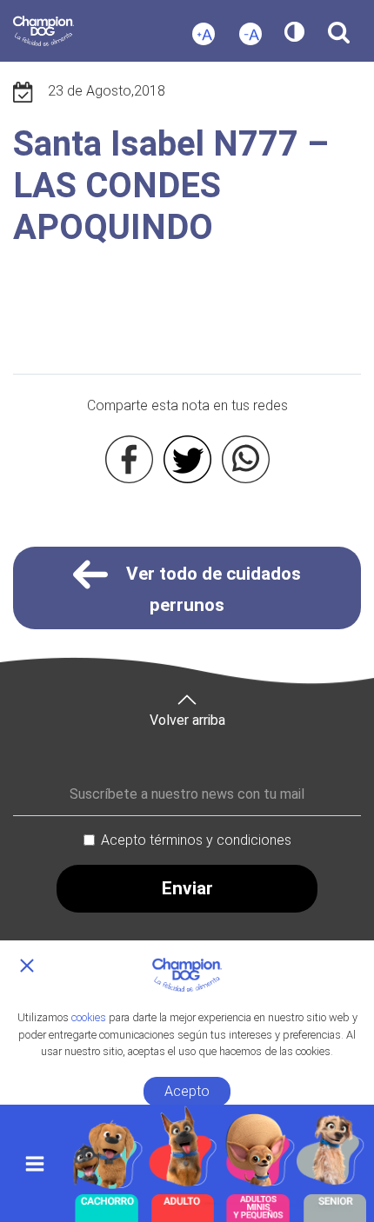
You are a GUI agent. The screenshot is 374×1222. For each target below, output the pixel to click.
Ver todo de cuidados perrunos (211, 589)
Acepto (187, 1091)
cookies (88, 1017)
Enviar (187, 888)
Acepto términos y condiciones (196, 840)
